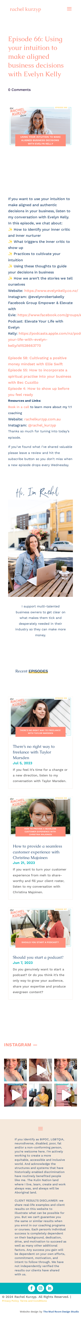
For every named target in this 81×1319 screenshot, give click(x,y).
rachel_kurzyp (16, 1064)
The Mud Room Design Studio (61, 1311)
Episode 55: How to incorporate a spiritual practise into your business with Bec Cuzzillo (39, 376)
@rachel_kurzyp (42, 425)
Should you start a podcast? (38, 957)
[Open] (15, 1070)
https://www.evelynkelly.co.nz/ (51, 291)
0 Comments (19, 90)
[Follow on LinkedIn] (49, 1288)
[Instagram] (22, 1075)
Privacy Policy (10, 1300)
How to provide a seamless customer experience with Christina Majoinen (37, 851)
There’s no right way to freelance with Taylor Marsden (34, 752)
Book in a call (18, 407)
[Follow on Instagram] (40, 1288)
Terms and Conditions (33, 1300)
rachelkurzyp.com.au (42, 419)
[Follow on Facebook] (31, 1288)
